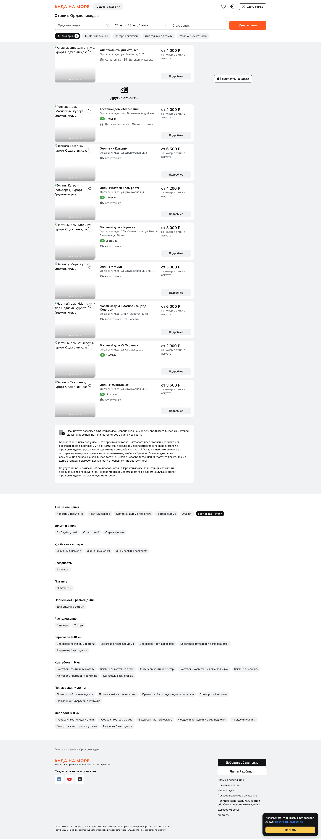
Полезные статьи (228, 785)
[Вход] (232, 6)
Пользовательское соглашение (237, 795)
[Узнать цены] (247, 25)
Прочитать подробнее (289, 821)
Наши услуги (226, 790)
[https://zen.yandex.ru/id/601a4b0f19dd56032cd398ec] (79, 779)
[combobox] (108, 6)
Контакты (224, 814)
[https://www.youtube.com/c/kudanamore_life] (69, 779)
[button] (109, 25)
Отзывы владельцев (231, 779)
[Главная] (72, 7)
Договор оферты (228, 809)
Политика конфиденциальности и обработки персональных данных (239, 802)
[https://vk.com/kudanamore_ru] (59, 779)
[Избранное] (224, 6)
